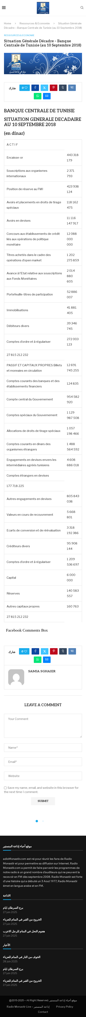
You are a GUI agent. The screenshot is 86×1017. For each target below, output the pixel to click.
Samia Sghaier (41, 671)
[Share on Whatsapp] (37, 96)
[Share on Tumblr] (63, 88)
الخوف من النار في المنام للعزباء (21, 957)
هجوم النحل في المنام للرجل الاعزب (24, 931)
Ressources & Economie (35, 23)
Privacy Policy (64, 1006)
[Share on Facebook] (35, 88)
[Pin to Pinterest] (53, 88)
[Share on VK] (72, 88)
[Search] (82, 8)
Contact (43, 1011)
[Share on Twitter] (44, 88)
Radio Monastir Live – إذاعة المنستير (28, 1006)
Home (7, 23)
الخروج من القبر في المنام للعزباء (22, 919)
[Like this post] (26, 88)
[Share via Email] (47, 96)
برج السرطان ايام (13, 907)
